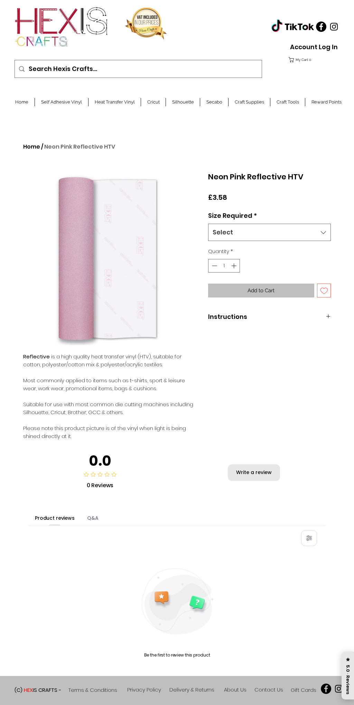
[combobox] (269, 232)
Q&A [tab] (93, 518)
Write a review (254, 472)
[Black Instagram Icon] (334, 26)
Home (31, 147)
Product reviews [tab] (55, 518)
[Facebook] (321, 26)
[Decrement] (213, 265)
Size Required (232, 215)
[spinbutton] (224, 265)
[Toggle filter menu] (309, 538)
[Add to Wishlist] (324, 291)
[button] (312, 59)
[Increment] (234, 265)
